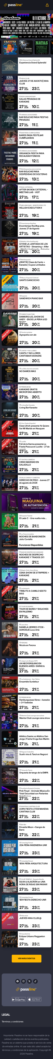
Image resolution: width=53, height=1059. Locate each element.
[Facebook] (17, 981)
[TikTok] (35, 981)
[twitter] (29, 981)
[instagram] (23, 981)
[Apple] (34, 999)
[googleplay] (19, 999)
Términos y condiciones (12, 1021)
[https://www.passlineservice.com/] (26, 502)
